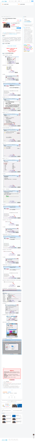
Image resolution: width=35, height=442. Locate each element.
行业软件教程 (30, 46)
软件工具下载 (29, 45)
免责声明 (12, 439)
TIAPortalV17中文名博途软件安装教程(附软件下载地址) (8, 419)
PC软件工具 (7, 16)
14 (9, 405)
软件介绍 (25, 19)
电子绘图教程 (25, 50)
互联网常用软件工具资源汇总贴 (8, 415)
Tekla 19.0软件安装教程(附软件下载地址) (9, 18)
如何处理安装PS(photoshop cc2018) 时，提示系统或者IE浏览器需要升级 (19, 416)
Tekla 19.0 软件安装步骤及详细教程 (28, 21)
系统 (32, 48)
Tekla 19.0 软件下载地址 (27, 20)
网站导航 (17, 439)
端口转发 (25, 49)
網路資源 (30, 48)
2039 (7, 405)
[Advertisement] (17, 11)
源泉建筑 (28, 51)
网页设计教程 (30, 47)
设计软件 (28, 46)
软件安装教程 (25, 46)
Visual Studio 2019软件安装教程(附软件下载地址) (29, 42)
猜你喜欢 (29, 27)
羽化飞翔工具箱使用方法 (26, 47)
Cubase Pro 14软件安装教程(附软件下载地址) (19, 418)
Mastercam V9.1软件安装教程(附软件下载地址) (29, 37)
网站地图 (14, 439)
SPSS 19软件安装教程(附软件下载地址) (28, 39)
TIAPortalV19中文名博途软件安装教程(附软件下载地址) (8, 422)
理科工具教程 (28, 50)
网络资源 (25, 48)
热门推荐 (24, 27)
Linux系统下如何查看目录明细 (27, 33)
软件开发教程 (28, 44)
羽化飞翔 (5, 19)
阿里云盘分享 (25, 44)
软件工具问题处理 (25, 45)
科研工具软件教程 (28, 49)
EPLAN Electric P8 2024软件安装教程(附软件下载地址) (19, 422)
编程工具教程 (27, 48)
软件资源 (5, 16)
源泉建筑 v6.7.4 (25, 51)
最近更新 (27, 27)
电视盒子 (31, 49)
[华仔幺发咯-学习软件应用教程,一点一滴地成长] (4, 439)
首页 (2, 16)
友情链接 (9, 439)
